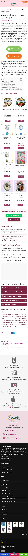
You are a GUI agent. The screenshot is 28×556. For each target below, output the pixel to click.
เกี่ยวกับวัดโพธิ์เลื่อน (6, 82)
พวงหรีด (7, 446)
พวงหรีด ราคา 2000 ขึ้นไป (6, 470)
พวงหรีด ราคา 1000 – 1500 (6, 465)
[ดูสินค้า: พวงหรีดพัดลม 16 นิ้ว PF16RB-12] (7, 129)
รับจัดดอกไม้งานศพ (5, 478)
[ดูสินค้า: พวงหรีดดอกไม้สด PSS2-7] (21, 102)
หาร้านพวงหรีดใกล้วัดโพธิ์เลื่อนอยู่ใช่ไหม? (11, 300)
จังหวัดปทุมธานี (12, 9)
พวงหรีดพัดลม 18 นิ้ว (5, 491)
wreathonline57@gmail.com (14, 436)
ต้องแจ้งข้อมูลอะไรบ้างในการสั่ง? (9, 304)
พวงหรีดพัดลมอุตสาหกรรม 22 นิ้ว (8, 497)
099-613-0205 (10, 429)
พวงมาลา (3, 505)
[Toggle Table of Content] (20, 79)
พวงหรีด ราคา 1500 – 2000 (6, 468)
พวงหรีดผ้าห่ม (4, 510)
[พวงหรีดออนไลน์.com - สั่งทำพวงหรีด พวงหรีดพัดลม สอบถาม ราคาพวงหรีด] (14, 4)
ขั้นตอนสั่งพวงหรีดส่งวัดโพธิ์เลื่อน (8, 84)
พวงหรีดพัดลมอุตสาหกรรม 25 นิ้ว (8, 499)
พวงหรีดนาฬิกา (4, 502)
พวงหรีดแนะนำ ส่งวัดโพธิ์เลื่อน (8, 81)
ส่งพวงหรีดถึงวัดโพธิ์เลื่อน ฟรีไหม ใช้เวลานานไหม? (13, 292)
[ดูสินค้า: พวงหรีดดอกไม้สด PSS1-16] (7, 102)
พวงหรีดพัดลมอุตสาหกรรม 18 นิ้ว (8, 494)
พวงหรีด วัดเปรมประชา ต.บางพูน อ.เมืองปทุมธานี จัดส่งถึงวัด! (21, 324)
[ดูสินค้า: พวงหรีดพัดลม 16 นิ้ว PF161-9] (21, 129)
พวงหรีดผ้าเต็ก (4, 507)
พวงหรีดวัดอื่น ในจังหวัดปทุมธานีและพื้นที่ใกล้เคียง (12, 89)
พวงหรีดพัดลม (14, 554)
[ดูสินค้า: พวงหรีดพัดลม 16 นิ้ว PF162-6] (7, 157)
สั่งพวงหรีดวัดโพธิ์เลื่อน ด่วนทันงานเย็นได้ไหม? (12, 296)
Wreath (2, 543)
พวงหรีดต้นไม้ (4, 513)
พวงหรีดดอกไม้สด (5, 486)
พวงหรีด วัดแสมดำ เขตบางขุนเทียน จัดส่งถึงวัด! (11, 343)
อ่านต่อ (12, 345)
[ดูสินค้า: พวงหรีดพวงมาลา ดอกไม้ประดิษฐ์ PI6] (7, 186)
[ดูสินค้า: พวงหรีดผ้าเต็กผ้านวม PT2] (21, 157)
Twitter (14, 333)
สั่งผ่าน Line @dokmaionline (14, 215)
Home (2, 9)
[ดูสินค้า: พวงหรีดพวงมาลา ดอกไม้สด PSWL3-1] (20, 186)
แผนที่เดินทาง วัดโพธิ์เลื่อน (9, 86)
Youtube (4, 549)
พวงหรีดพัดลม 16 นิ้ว (5, 489)
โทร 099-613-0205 (14, 219)
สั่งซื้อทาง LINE (23, 554)
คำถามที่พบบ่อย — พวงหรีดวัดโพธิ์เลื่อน (9, 87)
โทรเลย (25, 1)
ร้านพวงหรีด (7, 9)
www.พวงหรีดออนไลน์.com (6, 544)
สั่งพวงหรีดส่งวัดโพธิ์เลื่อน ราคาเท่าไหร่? (10, 287)
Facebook (12, 333)
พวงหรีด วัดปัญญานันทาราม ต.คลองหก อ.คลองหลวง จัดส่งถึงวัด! (8, 316)
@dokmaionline (12, 432)
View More (24, 532)
